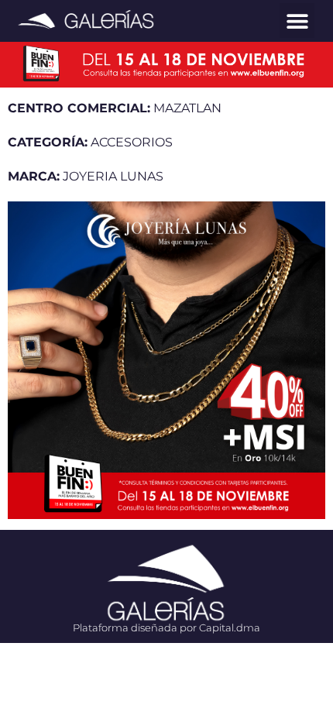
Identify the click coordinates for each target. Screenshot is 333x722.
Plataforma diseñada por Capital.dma (166, 627)
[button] (297, 20)
